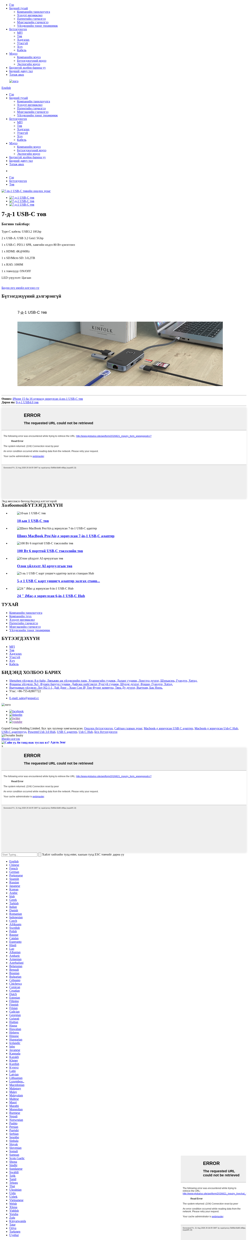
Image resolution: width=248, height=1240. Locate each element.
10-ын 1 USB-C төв (33, 521)
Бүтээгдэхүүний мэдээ (31, 60)
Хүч (19, 46)
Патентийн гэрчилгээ (31, 18)
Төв (19, 36)
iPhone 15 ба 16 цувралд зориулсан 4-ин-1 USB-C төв (48, 398)
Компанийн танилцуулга (33, 11)
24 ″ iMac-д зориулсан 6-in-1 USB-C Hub (51, 596)
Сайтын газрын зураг (128, 728)
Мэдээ (13, 53)
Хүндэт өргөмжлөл (29, 15)
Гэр (11, 4)
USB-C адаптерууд (14, 731)
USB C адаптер (67, 731)
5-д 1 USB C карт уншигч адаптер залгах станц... (58, 581)
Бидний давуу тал (21, 71)
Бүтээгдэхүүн (18, 29)
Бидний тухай (18, 8)
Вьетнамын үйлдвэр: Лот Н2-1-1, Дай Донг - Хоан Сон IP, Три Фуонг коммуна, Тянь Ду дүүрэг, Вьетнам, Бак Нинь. (86, 687)
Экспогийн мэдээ (28, 64)
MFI (19, 32)
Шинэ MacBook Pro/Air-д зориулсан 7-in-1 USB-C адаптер (66, 536)
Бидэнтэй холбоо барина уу (27, 67)
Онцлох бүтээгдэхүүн (98, 728)
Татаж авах (16, 74)
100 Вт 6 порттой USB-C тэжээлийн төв (50, 551)
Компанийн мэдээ (29, 57)
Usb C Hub (86, 731)
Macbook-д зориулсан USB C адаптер (168, 728)
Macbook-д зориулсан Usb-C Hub (216, 728)
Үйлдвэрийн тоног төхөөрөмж (37, 25)
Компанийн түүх (20, 616)
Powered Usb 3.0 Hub (41, 731)
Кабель (21, 50)
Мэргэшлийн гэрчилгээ (32, 22)
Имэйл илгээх (11, 738)
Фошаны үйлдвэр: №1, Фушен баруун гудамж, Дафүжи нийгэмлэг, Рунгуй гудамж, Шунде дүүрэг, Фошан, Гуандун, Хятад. (91, 684)
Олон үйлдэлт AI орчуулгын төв (44, 566)
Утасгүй (22, 43)
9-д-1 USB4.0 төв (27, 402)
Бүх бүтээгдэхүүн (105, 731)
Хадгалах (23, 39)
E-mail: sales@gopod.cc (24, 698)
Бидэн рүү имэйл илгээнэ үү (20, 287)
